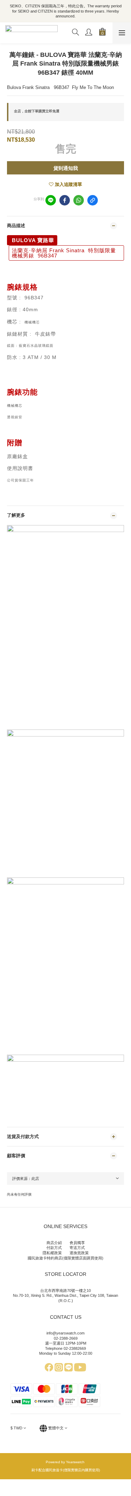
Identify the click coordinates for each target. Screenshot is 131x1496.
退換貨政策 (79, 1253)
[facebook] (64, 200)
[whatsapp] (78, 200)
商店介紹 (54, 1243)
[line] (50, 200)
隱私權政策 (52, 1253)
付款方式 (54, 1248)
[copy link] (92, 200)
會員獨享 (77, 1243)
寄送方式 (77, 1248)
